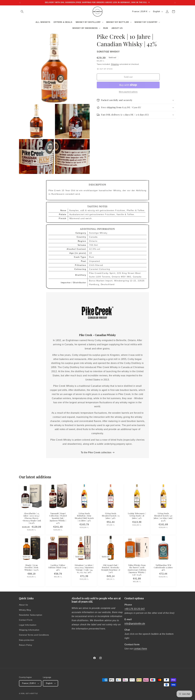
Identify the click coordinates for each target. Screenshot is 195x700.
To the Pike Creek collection (96, 452)
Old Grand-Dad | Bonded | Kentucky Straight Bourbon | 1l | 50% (110, 568)
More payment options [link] (128, 92)
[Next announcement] (175, 2)
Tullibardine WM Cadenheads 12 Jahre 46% (163, 567)
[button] (22, 11)
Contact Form (25, 620)
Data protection (26, 640)
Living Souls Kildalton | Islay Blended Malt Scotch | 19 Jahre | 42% (84, 517)
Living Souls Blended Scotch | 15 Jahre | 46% (110, 515)
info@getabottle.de (134, 623)
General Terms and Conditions (34, 635)
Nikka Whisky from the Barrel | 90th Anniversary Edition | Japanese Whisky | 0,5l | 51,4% (137, 570)
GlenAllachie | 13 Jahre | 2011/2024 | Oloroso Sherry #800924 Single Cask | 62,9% (31, 518)
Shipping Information (29, 630)
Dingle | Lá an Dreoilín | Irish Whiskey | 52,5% (32, 567)
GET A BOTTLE (32, 693)
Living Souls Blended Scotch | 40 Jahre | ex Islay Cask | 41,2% (163, 517)
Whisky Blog (25, 610)
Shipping (115, 64)
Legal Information (27, 625)
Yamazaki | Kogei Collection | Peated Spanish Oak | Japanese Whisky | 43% (58, 518)
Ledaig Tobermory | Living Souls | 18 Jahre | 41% (137, 515)
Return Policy (25, 645)
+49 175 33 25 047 (134, 609)
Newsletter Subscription (30, 615)
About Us (23, 605)
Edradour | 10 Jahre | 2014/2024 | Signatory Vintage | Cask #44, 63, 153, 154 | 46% (84, 568)
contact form (140, 648)
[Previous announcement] (20, 2)
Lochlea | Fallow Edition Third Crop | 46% (58, 567)
